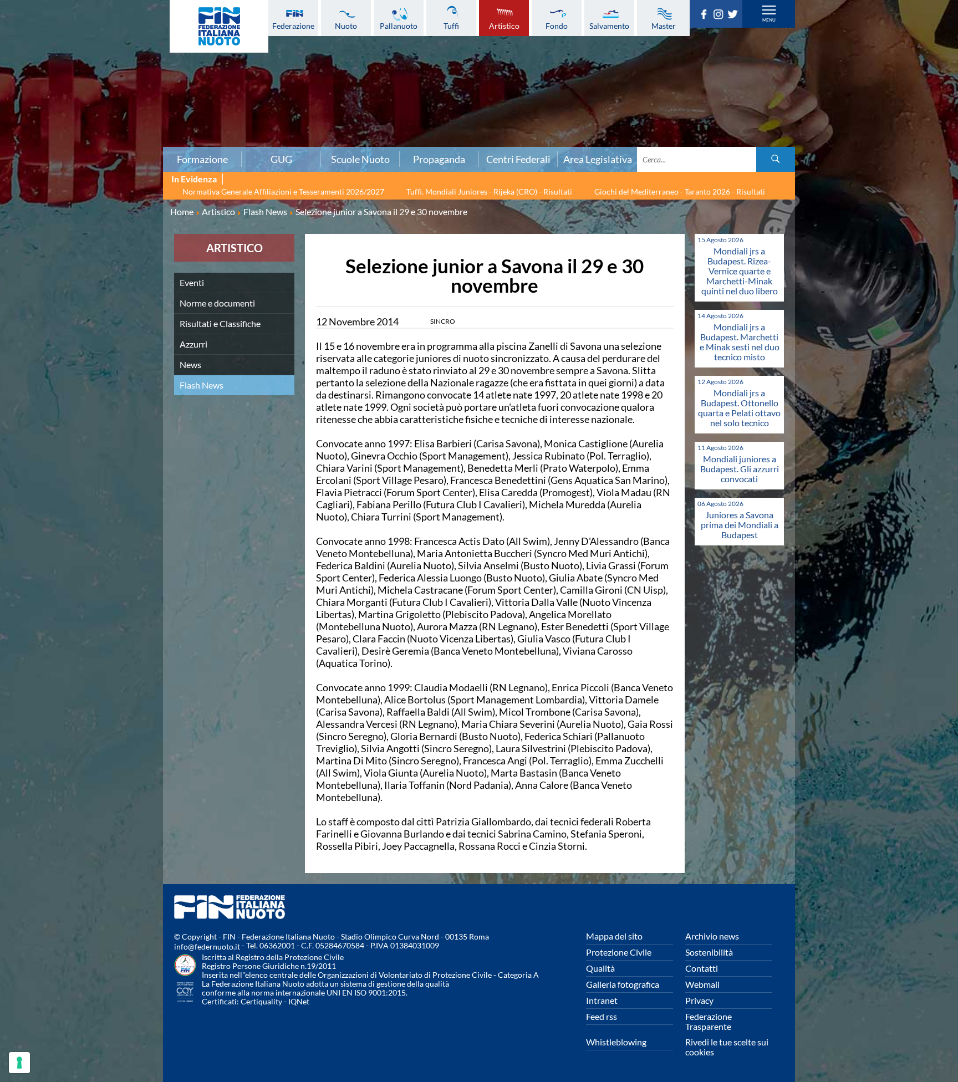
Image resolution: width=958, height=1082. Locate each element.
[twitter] (734, 15)
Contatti (701, 968)
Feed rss (601, 1016)
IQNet (298, 1001)
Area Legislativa (597, 159)
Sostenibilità (709, 952)
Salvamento (609, 25)
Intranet (602, 1000)
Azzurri (193, 344)
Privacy (699, 1000)
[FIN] (219, 26)
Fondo (557, 25)
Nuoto (346, 25)
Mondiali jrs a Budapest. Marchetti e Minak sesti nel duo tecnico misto (739, 341)
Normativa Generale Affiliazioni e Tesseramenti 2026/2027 (283, 191)
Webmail (702, 984)
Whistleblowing (616, 1042)
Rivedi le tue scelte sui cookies (726, 1047)
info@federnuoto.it (207, 946)
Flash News (201, 385)
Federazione (293, 25)
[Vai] (775, 159)
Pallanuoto (398, 25)
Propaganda (439, 159)
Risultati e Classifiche (220, 323)
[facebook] (706, 15)
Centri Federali (518, 159)
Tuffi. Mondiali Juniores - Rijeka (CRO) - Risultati (489, 191)
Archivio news (712, 936)
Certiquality (261, 1001)
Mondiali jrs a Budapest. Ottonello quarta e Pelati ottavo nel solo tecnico (739, 407)
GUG (281, 159)
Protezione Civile (618, 952)
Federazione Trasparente (708, 1021)
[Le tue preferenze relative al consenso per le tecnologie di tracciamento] (19, 1062)
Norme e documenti (217, 303)
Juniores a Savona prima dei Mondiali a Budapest (739, 524)
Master (663, 25)
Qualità (600, 968)
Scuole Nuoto (360, 159)
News (190, 364)
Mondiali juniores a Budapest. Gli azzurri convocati (739, 468)
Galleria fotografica (622, 984)
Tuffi (451, 25)
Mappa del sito (614, 936)
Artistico (504, 25)
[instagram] (720, 15)
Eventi (192, 282)
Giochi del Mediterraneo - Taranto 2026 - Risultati (679, 191)
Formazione (202, 159)
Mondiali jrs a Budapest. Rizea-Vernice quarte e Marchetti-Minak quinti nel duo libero (739, 271)
